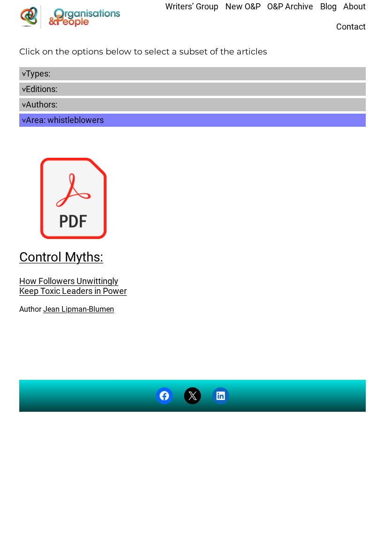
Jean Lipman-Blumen (78, 309)
